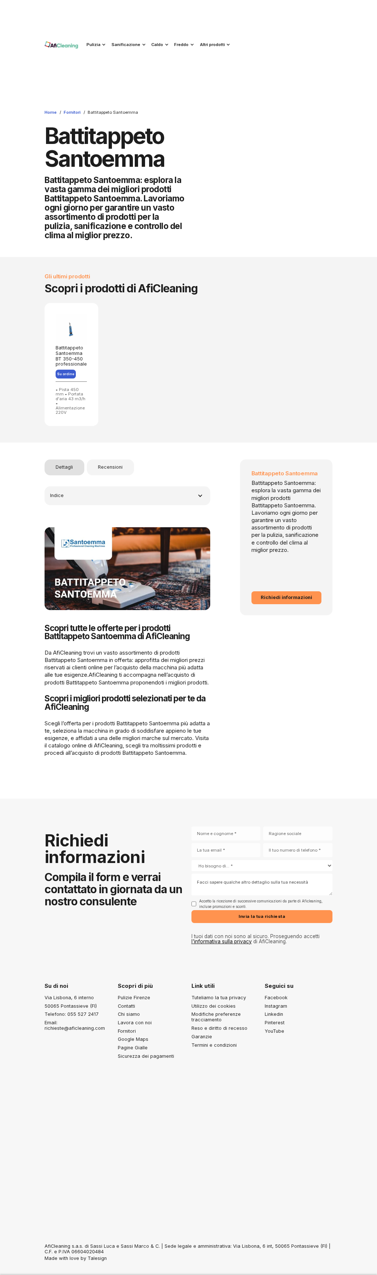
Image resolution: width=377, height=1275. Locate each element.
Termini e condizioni (214, 1045)
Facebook (276, 997)
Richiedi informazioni (286, 597)
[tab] (64, 467)
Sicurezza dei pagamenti (146, 1056)
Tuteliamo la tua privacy (218, 997)
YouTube (274, 1031)
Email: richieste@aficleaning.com (75, 1025)
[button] (95, 44)
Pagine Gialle (133, 1047)
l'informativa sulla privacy (221, 941)
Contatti (126, 1006)
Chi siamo (129, 1014)
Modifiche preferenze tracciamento (216, 1016)
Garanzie (201, 1036)
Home (51, 112)
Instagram (276, 1006)
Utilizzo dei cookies (213, 1006)
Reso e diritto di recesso (219, 1028)
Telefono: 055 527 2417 (72, 1014)
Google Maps (133, 1039)
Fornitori (72, 112)
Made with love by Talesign (76, 1258)
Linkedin (274, 1014)
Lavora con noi (135, 1022)
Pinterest (275, 1022)
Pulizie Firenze (134, 997)
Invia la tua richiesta (262, 916)
